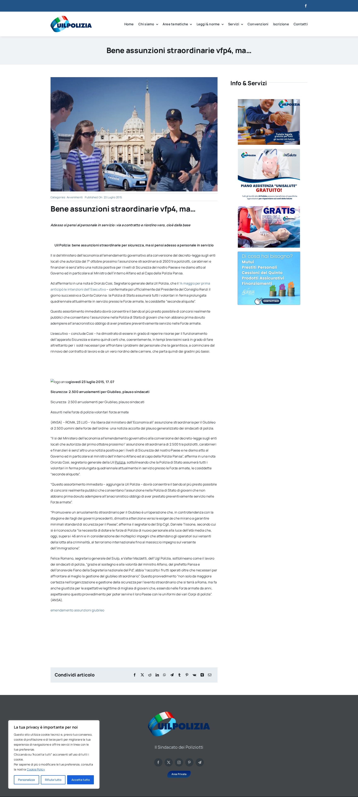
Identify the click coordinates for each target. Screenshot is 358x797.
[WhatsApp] (164, 675)
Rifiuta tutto (53, 780)
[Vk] (194, 675)
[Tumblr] (179, 675)
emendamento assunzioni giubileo (77, 610)
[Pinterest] (187, 675)
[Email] (209, 675)
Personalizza (26, 780)
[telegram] (200, 762)
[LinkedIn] (157, 675)
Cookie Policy (36, 769)
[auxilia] (269, 253)
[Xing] (202, 675)
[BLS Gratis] (269, 208)
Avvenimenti (75, 197)
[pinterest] (189, 762)
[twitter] (168, 762)
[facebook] (305, 5)
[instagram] (179, 762)
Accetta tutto (80, 780)
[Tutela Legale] (269, 101)
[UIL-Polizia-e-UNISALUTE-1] (269, 150)
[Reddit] (150, 675)
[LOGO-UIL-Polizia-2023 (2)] (71, 17)
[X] (142, 675)
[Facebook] (134, 675)
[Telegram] (172, 675)
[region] (53, 754)
